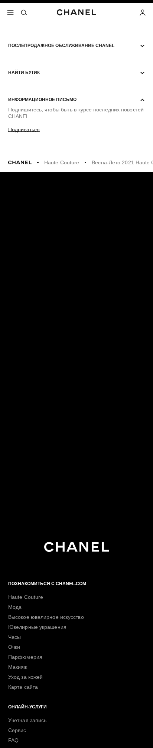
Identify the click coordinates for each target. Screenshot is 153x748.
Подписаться (24, 130)
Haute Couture (61, 162)
